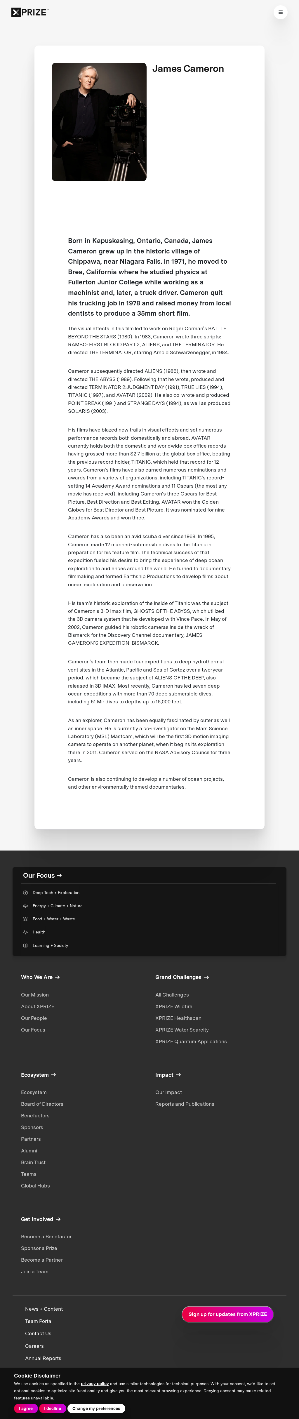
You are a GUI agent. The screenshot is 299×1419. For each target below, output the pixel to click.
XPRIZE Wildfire (173, 1006)
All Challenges (172, 995)
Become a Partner (42, 1260)
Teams (28, 1174)
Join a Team (34, 1271)
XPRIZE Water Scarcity (182, 1030)
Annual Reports (43, 1358)
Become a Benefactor (46, 1236)
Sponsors (32, 1127)
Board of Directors (42, 1104)
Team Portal (39, 1321)
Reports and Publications (184, 1104)
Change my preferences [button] (96, 1408)
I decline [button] (52, 1408)
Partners (31, 1139)
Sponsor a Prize (39, 1248)
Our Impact (168, 1092)
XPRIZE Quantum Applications (191, 1041)
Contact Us (38, 1333)
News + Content (44, 1309)
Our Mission (35, 995)
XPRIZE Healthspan (178, 1018)
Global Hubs (35, 1186)
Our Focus (33, 1030)
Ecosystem (34, 1092)
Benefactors (35, 1116)
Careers (34, 1346)
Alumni (29, 1151)
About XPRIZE (37, 1006)
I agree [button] (26, 1408)
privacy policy (95, 1383)
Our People (34, 1018)
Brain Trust (33, 1162)
